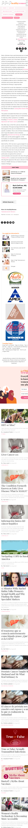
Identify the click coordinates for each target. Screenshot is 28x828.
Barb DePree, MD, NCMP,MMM (20, 187)
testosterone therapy (14, 134)
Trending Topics (7, 343)
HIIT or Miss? (8, 425)
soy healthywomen (19, 11)
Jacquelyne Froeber (8, 432)
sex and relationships (7, 685)
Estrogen (13, 266)
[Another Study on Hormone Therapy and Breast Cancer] (6, 237)
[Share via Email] (21, 51)
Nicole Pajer (6, 609)
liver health (4, 465)
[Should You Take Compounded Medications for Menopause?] (6, 179)
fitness (3, 434)
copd (2, 567)
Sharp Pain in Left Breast (8, 345)
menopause (16, 214)
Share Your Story (7, 17)
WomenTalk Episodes (8, 14)
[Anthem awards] (15, 311)
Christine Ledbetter (7, 684)
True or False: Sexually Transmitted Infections (13, 750)
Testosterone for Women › (8, 211)
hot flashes (10, 119)
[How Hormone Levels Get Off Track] (6, 249)
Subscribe (18, 14)
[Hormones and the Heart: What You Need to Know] (6, 243)
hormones (21, 46)
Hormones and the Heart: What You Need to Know (17, 242)
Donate (17, 17)
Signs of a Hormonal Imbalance (16, 254)
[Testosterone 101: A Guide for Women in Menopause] (6, 172)
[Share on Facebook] (17, 48)
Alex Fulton (6, 499)
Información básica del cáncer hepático (13, 522)
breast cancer (13, 121)
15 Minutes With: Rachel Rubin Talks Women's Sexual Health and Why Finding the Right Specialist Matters (13, 594)
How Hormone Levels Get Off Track (18, 248)
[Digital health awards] (15, 278)
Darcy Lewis (6, 463)
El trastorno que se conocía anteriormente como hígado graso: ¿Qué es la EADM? (14, 634)
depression (4, 121)
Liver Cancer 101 (9, 454)
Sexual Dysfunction (21, 44)
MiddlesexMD (5, 157)
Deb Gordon (6, 566)
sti (2, 760)
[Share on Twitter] (20, 48)
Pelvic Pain (8, 348)
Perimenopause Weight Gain (12, 349)
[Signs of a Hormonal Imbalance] (6, 255)
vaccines (3, 792)
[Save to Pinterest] (23, 48)
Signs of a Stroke (19, 345)
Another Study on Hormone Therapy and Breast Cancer (17, 236)
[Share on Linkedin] (25, 48)
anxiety (15, 119)
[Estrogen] (6, 268)
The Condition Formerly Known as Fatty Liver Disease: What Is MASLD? (14, 488)
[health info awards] (15, 330)
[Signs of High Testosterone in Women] (6, 262)
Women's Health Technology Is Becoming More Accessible (14, 816)
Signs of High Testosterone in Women (18, 261)
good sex (11, 8)
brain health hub (7, 11)
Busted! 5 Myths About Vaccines (12, 782)
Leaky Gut (9, 346)
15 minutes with (5, 611)
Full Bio (16, 193)
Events (4, 8)
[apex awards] (15, 294)
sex (12, 214)
